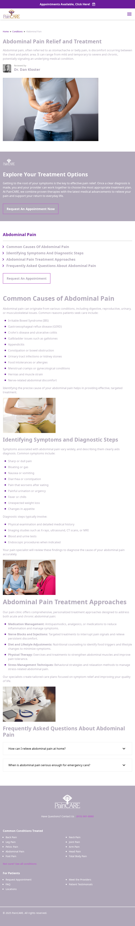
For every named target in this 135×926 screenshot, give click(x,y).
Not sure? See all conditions (20, 863)
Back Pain (11, 837)
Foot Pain (11, 856)
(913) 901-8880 (85, 816)
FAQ (8, 884)
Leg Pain (11, 842)
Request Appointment (18, 879)
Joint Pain (74, 842)
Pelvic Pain (12, 846)
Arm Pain (74, 846)
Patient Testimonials (81, 884)
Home (6, 31)
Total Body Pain (78, 856)
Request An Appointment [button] (27, 278)
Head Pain (75, 851)
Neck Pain (75, 837)
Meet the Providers (80, 879)
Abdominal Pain (15, 851)
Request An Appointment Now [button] (31, 209)
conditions (17, 31)
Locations (11, 889)
